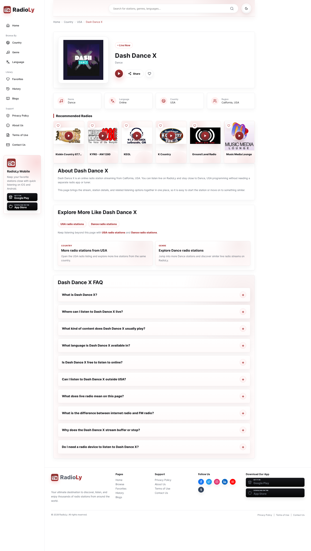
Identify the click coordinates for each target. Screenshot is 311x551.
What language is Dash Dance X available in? (96, 345)
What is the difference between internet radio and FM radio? (108, 413)
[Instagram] (217, 482)
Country (68, 21)
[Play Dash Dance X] (119, 74)
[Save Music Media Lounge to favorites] (229, 126)
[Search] (232, 8)
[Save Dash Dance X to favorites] (149, 74)
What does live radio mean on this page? (93, 396)
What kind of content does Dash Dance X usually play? (103, 328)
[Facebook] (201, 482)
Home (56, 21)
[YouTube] (233, 482)
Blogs (119, 497)
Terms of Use (162, 488)
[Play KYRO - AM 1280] (103, 136)
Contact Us (161, 492)
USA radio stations (72, 224)
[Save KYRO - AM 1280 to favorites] (92, 126)
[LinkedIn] (225, 482)
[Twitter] (209, 482)
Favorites (121, 488)
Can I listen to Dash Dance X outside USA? (94, 379)
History (120, 492)
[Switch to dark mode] (246, 8)
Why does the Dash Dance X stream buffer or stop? (101, 430)
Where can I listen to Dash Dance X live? (92, 311)
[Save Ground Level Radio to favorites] (195, 126)
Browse (120, 484)
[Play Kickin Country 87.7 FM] (69, 136)
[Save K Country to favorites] (160, 126)
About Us (160, 484)
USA (79, 21)
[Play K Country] (171, 136)
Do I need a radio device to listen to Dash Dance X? (100, 447)
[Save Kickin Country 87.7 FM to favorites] (58, 126)
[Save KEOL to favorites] (126, 126)
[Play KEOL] (137, 136)
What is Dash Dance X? (79, 295)
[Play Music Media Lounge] (239, 136)
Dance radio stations (104, 224)
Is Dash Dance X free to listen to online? (92, 362)
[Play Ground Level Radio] (205, 136)
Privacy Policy (163, 479)
